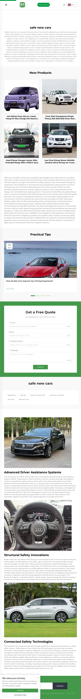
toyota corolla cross (37, 395)
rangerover (12, 395)
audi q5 (23, 395)
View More (10, 289)
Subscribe (60, 686)
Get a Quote (43, 5)
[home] (22, 5)
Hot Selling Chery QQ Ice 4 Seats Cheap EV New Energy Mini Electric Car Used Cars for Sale (21, 117)
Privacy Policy (70, 693)
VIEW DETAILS (21, 96)
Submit (40, 367)
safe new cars (24, 399)
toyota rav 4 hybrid (57, 395)
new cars (11, 399)
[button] (33, 295)
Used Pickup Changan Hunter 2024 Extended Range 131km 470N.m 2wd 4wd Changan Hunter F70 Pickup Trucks (21, 161)
